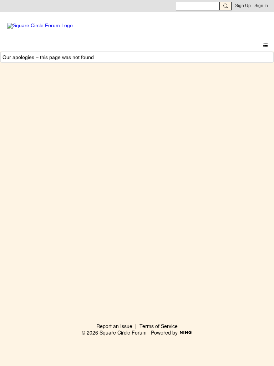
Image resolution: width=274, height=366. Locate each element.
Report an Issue (114, 326)
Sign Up (243, 5)
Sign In (261, 5)
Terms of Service (158, 326)
